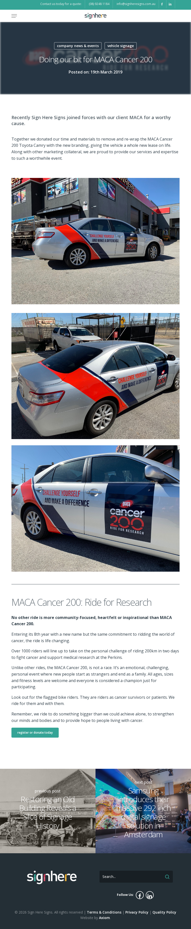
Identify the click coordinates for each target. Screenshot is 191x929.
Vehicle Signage (120, 45)
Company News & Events (78, 45)
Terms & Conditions (104, 912)
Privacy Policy (136, 912)
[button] (14, 15)
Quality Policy (164, 912)
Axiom (104, 917)
